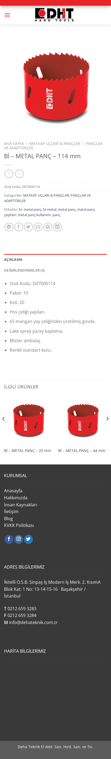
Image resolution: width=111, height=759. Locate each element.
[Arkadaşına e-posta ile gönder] (38, 227)
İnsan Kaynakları (20, 505)
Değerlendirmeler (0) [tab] (24, 270)
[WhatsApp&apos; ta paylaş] (9, 227)
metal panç (67, 209)
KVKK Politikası (19, 525)
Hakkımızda (15, 498)
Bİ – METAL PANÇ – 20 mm (27, 450)
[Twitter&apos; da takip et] (28, 539)
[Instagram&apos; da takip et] (18, 539)
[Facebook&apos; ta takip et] (9, 539)
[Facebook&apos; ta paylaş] (18, 227)
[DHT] (55, 15)
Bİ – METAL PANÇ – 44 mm (81, 450)
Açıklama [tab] (13, 259)
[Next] (107, 429)
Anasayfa (13, 491)
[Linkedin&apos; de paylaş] (57, 227)
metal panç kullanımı (34, 214)
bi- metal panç (30, 209)
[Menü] (7, 15)
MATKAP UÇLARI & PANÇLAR (55, 143)
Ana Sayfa (14, 143)
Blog (8, 519)
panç (56, 214)
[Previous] (3, 429)
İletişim (11, 511)
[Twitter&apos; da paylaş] (28, 227)
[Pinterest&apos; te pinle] (47, 227)
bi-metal (49, 209)
